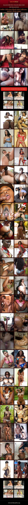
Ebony (14, 2)
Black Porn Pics (8, 5)
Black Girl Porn (19, 5)
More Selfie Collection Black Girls (14, 89)
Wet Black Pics (14, 7)
